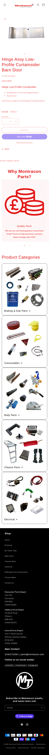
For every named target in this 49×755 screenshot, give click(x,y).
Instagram (33, 665)
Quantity (5, 117)
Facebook (21, 665)
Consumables (12, 363)
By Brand (8, 545)
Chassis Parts (12, 467)
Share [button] (7, 149)
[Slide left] (19, 54)
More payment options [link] (25, 142)
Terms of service (23, 748)
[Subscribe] (41, 708)
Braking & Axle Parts (16, 311)
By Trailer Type (11, 551)
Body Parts (10, 415)
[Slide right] (29, 54)
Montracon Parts (14, 744)
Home (7, 540)
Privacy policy (11, 748)
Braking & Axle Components (16, 572)
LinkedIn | (10, 665)
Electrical (9, 519)
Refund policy (41, 744)
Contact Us (9, 583)
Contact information (38, 748)
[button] (4, 4)
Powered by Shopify (27, 744)
